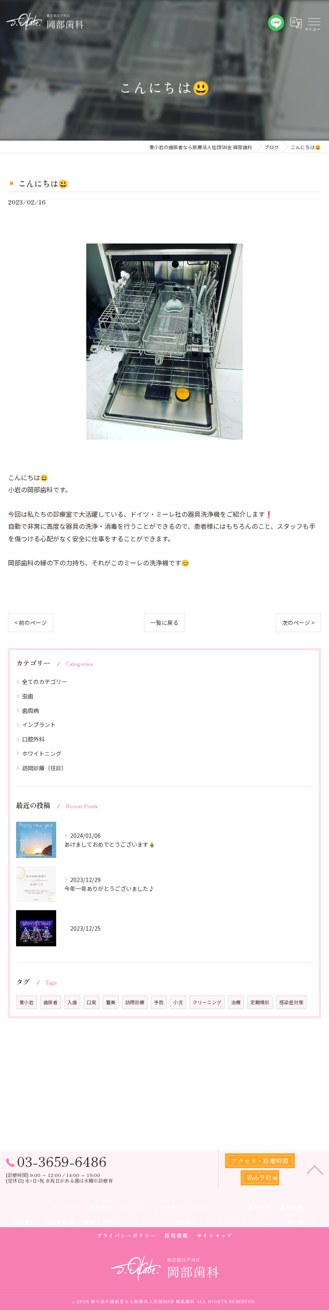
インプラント (39, 724)
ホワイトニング (41, 753)
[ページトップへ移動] (315, 1169)
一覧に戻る (164, 622)
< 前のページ (30, 622)
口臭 (91, 1002)
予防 (159, 1002)
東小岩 (26, 1002)
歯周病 (30, 710)
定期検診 (260, 1002)
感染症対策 (291, 1002)
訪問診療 (134, 1002)
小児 (178, 1002)
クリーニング (207, 1002)
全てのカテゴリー (44, 682)
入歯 (72, 1002)
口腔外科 (33, 739)
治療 (236, 1002)
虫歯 (27, 696)
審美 (111, 1002)
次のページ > (298, 622)
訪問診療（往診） (44, 768)
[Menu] (314, 22)
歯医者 (50, 1002)
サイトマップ (215, 1235)
